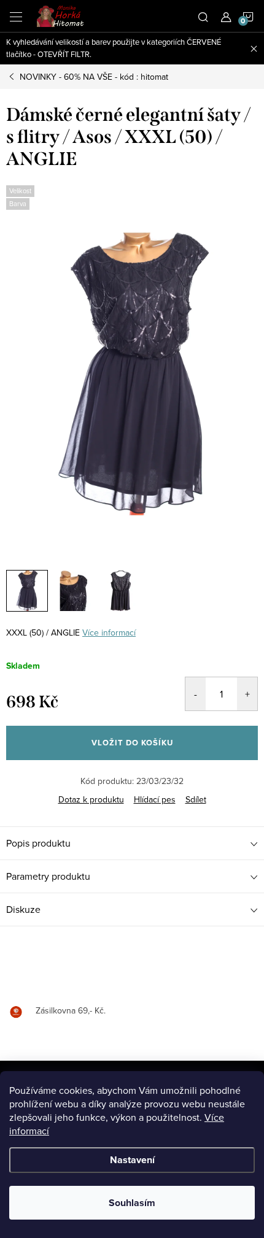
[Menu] (16, 16)
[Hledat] (203, 16)
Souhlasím (132, 1203)
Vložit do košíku (132, 742)
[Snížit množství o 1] (195, 693)
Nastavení (132, 1160)
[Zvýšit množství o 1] (247, 693)
